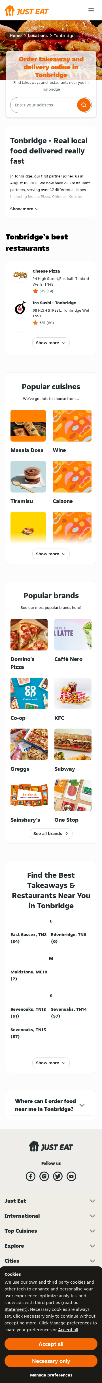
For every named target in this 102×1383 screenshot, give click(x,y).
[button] (84, 105)
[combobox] (43, 105)
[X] (57, 1176)
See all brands (47, 833)
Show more (21, 209)
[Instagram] (44, 1176)
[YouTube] (71, 1176)
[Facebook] (30, 1176)
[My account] (91, 10)
